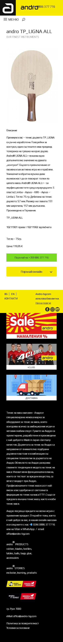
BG (6, 294)
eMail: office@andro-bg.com (21, 616)
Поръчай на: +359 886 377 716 (31, 257)
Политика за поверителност (22, 623)
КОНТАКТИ (11, 298)
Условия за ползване (18, 627)
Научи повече (43, 303)
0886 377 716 (46, 6)
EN (12, 294)
